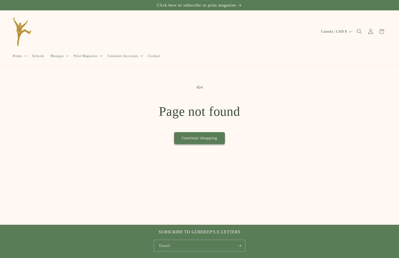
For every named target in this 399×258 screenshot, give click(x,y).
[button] (19, 56)
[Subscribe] (239, 246)
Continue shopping (199, 138)
